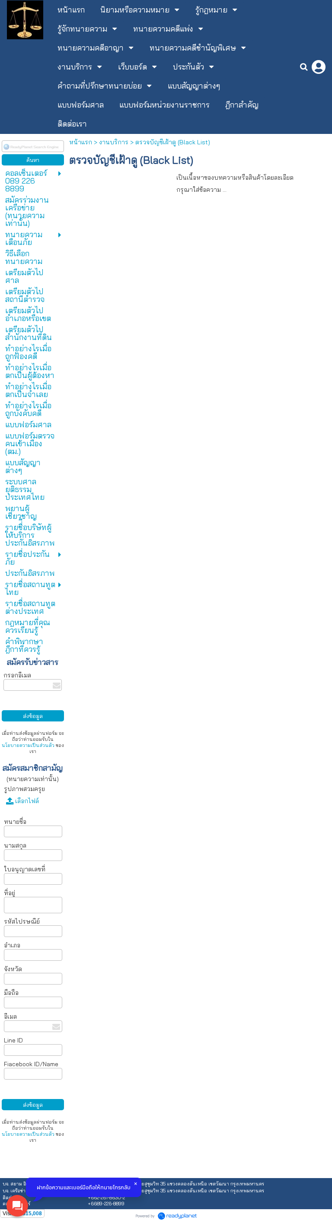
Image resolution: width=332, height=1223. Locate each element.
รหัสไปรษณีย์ (22, 921)
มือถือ (12, 993)
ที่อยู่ (9, 893)
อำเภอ (12, 945)
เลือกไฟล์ (26, 801)
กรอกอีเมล (17, 675)
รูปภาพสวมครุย (24, 789)
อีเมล (10, 1016)
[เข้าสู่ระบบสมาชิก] (319, 67)
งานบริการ (113, 142)
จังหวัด (13, 969)
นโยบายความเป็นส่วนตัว (28, 745)
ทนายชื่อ (15, 822)
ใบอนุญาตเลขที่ (24, 869)
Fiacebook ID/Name (31, 1064)
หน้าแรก (80, 142)
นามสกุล (15, 845)
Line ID (13, 1040)
